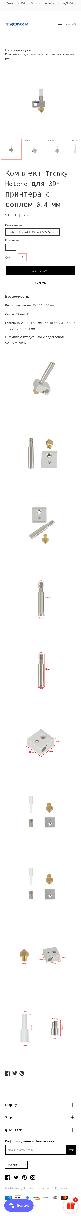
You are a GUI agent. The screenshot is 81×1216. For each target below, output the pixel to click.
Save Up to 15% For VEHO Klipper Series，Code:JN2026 (40, 3)
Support (11, 1117)
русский (13, 1164)
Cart (71, 24)
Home (8, 50)
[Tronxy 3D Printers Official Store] (16, 24)
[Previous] (15, 101)
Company (11, 1105)
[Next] (65, 101)
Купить (40, 283)
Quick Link (13, 1130)
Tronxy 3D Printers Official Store (33, 1188)
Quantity (10, 257)
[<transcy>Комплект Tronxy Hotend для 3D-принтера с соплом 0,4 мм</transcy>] (11, 149)
